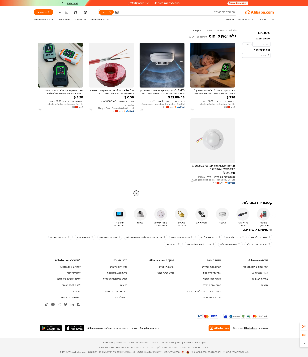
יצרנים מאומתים (166, 266)
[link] (304, 326)
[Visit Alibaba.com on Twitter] (66, 304)
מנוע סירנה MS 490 (58, 237)
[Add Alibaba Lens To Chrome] (219, 328)
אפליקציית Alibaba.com (99, 328)
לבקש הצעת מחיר (166, 273)
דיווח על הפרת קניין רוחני (115, 291)
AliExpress (108, 342)
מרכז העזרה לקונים (118, 266)
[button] (117, 12)
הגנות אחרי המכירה (212, 285)
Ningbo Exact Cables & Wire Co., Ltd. (116, 108)
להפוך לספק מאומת (71, 285)
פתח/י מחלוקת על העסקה (115, 279)
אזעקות (209, 30)
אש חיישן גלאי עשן (259, 237)
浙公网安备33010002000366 (206, 352)
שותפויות (76, 291)
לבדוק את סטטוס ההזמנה (68, 279)
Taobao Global (167, 342)
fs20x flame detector (180, 237)
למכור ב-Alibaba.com (70, 266)
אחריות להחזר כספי (212, 273)
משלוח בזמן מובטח (212, 279)
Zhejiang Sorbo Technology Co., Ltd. (217, 104)
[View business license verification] (182, 352)
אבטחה (220, 30)
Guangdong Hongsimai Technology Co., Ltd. (162, 104)
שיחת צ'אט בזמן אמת (117, 273)
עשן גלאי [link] (197, 30)
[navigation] (256, 112)
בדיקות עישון (171, 244)
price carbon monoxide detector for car (144, 237)
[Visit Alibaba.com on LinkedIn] (72, 304)
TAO (179, 342)
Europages (200, 342)
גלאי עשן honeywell (108, 237)
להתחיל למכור (74, 273)
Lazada (154, 342)
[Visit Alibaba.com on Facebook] (79, 304)
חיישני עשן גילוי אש (208, 237)
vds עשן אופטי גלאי (228, 244)
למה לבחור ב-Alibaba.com (255, 266)
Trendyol (188, 342)
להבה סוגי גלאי (83, 237)
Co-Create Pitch (260, 273)
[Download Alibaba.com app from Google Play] (51, 328)
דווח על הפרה (121, 297)
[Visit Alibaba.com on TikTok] (46, 304)
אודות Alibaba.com (258, 260)
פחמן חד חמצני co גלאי (257, 244)
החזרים (123, 285)
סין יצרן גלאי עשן (233, 237)
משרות (264, 285)
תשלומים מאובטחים (211, 266)
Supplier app (147, 328)
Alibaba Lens (250, 328)
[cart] (75, 12)
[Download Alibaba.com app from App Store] (74, 328)
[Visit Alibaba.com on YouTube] (53, 304)
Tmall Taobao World (138, 342)
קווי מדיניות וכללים (212, 297)
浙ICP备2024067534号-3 (235, 352)
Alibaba (232, 30)
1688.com (121, 342)
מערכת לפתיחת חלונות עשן (199, 244)
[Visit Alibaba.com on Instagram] (59, 304)
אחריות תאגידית (260, 279)
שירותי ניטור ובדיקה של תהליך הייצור (204, 291)
